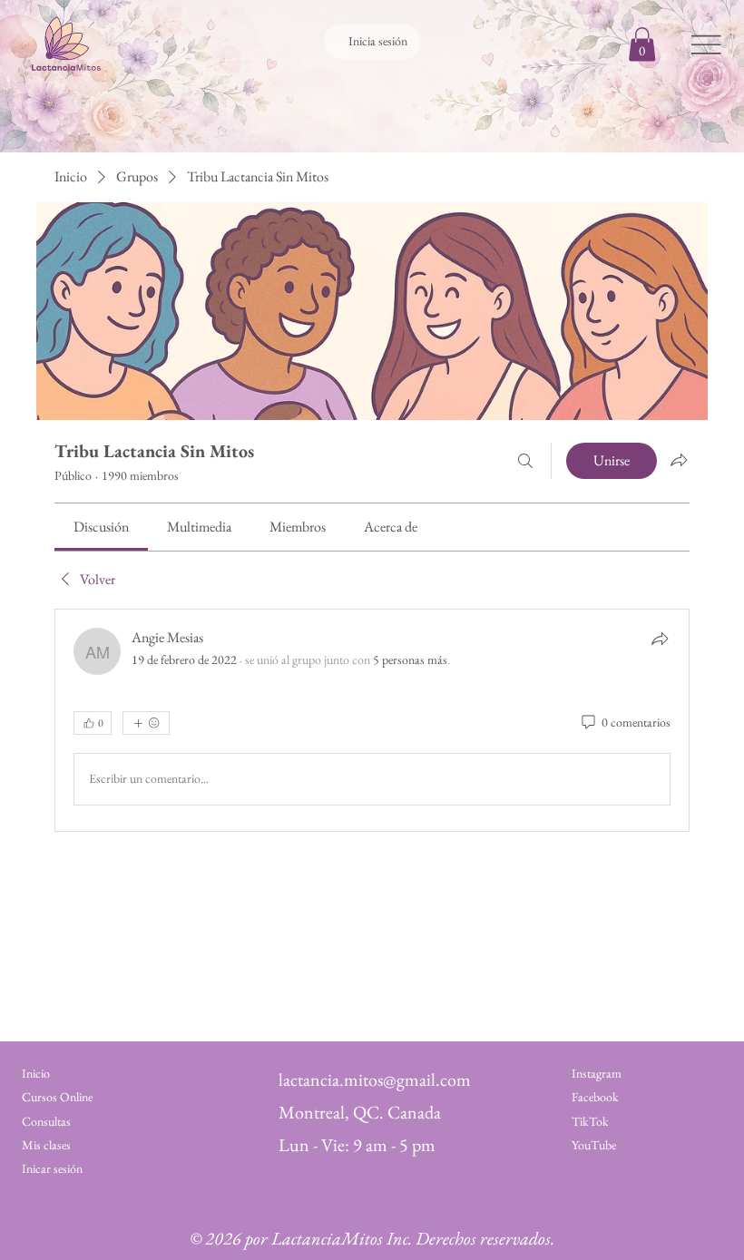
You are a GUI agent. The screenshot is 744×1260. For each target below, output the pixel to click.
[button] (642, 44)
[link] (101, 526)
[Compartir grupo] (679, 460)
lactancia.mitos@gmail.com (375, 1079)
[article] (372, 720)
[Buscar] (525, 461)
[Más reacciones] (146, 723)
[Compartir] (660, 639)
